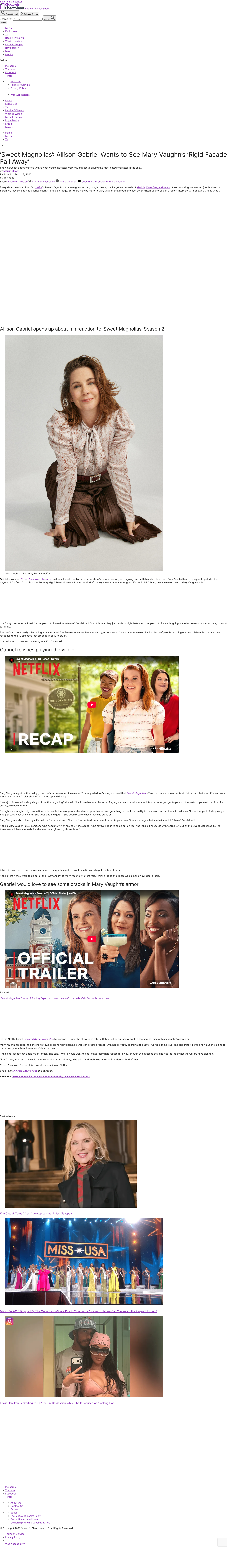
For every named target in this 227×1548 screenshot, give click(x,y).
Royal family (12, 47)
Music (8, 51)
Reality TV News (14, 37)
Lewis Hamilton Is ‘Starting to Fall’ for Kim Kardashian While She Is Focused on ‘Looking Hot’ (57, 1403)
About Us (16, 81)
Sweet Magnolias (136, 793)
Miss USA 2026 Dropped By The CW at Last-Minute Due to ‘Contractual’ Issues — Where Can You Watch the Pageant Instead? (78, 1311)
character (36, 579)
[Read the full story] (71, 1206)
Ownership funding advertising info (30, 1522)
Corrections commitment (25, 1519)
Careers (15, 1509)
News (8, 27)
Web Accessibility (20, 94)
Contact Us (17, 1505)
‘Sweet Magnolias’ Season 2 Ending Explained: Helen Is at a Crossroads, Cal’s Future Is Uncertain (54, 998)
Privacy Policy (18, 88)
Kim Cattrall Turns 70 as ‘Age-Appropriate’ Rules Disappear (36, 1213)
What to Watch (13, 41)
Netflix (38, 187)
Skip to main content (12, 1)
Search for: (6, 18)
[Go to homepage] (12, 1481)
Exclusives (11, 31)
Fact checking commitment (26, 1515)
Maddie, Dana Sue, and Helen (153, 187)
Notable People (14, 44)
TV (6, 34)
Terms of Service (20, 84)
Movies (9, 54)
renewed (39, 1039)
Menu (3, 22)
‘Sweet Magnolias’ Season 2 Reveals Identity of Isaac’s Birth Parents (51, 1076)
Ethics (14, 1512)
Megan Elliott (11, 170)
